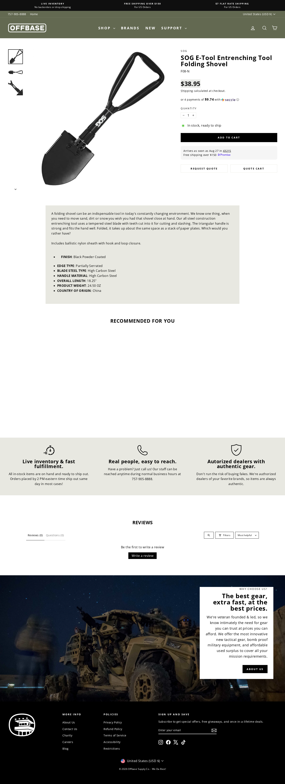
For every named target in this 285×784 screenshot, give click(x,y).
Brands (130, 28)
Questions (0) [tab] (55, 535)
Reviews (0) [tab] (35, 535)
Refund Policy (113, 729)
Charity (67, 735)
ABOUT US (255, 669)
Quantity (189, 108)
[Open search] (209, 535)
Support (172, 28)
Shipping (187, 91)
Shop (105, 28)
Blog (65, 748)
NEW (150, 28)
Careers (67, 742)
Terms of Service (115, 735)
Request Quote (204, 168)
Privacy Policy (113, 722)
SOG (184, 51)
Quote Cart (253, 168)
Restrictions (112, 748)
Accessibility (112, 742)
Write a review (143, 556)
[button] (229, 100)
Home (34, 14)
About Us (68, 722)
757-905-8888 (17, 14)
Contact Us (69, 729)
